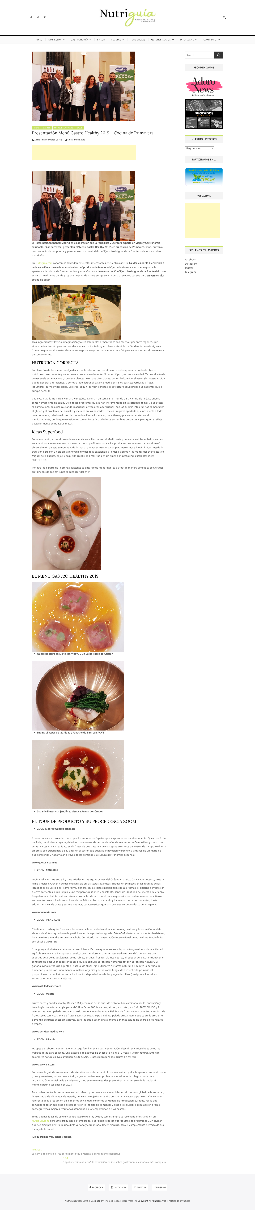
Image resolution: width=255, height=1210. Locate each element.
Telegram (190, 272)
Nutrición (55, 39)
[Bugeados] (204, 100)
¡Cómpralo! (210, 39)
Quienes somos (161, 39)
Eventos (46, 128)
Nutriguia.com (44, 263)
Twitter (189, 267)
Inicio (38, 39)
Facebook (190, 259)
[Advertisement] (84, 152)
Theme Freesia (112, 1200)
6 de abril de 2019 (76, 139)
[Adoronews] (204, 76)
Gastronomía (79, 39)
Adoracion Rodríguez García (48, 139)
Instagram (191, 263)
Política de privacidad (179, 1200)
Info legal (187, 39)
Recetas (116, 39)
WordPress (127, 1200)
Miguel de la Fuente (63, 128)
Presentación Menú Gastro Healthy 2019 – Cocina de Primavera (93, 133)
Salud (101, 39)
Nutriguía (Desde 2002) (76, 1200)
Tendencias (137, 39)
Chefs (36, 128)
